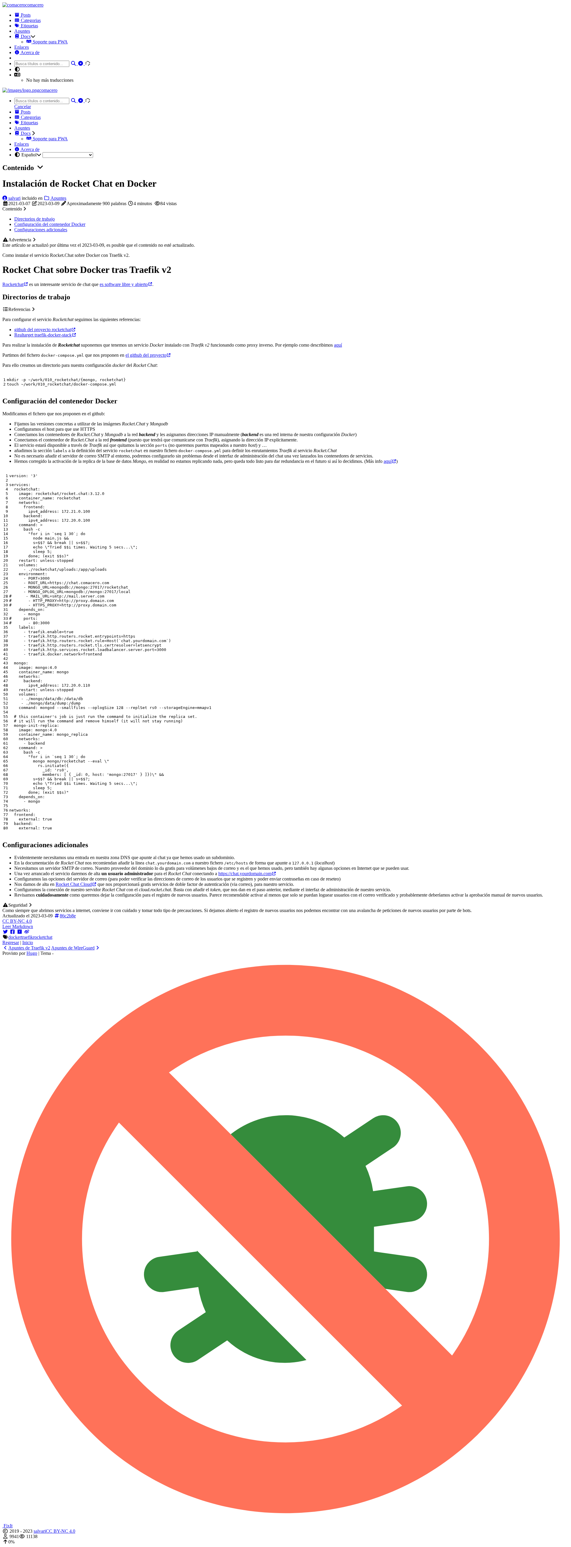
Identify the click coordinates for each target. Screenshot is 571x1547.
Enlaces (21, 47)
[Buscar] (74, 63)
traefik (27, 937)
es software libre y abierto (124, 284)
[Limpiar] (81, 63)
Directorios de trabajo (34, 218)
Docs (25, 36)
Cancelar (22, 106)
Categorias (30, 20)
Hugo (31, 953)
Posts (25, 15)
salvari (14, 198)
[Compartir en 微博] (27, 931)
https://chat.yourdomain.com (245, 873)
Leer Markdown (17, 926)
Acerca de (30, 52)
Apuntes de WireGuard (73, 947)
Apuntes (22, 31)
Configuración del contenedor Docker (49, 224)
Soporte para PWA (50, 41)
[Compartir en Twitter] (5, 931)
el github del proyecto (146, 355)
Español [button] (29, 154)
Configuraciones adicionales (40, 229)
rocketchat (42, 937)
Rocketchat (12, 284)
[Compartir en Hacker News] (20, 931)
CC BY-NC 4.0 (17, 921)
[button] (17, 74)
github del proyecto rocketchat (42, 329)
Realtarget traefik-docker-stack (43, 334)
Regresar (10, 942)
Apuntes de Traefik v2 (29, 947)
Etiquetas (29, 25)
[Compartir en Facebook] (12, 931)
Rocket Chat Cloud (74, 884)
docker (14, 937)
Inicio (27, 942)
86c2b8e (68, 915)
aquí (338, 345)
